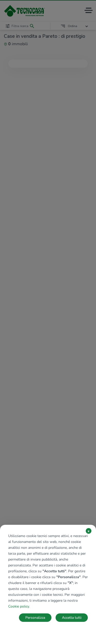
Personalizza (35, 617)
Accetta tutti (71, 617)
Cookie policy (18, 606)
